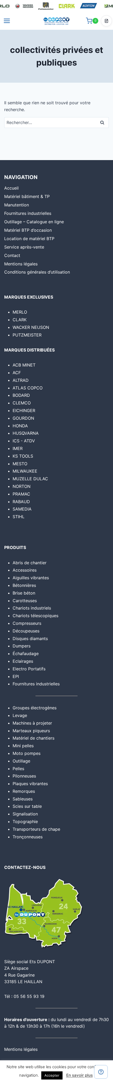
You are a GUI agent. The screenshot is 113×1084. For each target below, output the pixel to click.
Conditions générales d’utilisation (37, 272)
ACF (17, 372)
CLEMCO (22, 402)
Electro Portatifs (29, 668)
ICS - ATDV (24, 440)
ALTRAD (21, 380)
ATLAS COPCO (28, 387)
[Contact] (101, 1072)
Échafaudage (26, 653)
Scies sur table (27, 806)
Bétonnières (24, 585)
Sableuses (23, 798)
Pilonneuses (24, 776)
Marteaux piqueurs (31, 730)
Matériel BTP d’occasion (28, 230)
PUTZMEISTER (27, 335)
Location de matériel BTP (29, 238)
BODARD (21, 395)
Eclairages (23, 661)
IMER (18, 448)
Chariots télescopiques (35, 615)
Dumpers (21, 646)
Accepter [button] (51, 1075)
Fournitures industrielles (27, 213)
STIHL (18, 516)
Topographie (25, 821)
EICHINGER (24, 410)
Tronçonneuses (28, 836)
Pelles (18, 768)
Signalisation (25, 813)
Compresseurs (27, 623)
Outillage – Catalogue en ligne (34, 221)
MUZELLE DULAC (30, 478)
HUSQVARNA (26, 433)
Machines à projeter (32, 723)
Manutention (16, 204)
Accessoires (25, 570)
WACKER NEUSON (31, 327)
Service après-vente (24, 247)
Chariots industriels (32, 608)
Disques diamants (30, 638)
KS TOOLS (23, 456)
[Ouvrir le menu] (7, 21)
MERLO (20, 312)
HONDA (20, 425)
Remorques (24, 791)
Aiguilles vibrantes (31, 577)
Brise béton (24, 593)
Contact (12, 255)
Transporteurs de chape (36, 829)
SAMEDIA (22, 509)
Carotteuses (25, 600)
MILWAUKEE (25, 471)
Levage (20, 715)
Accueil (11, 188)
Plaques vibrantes (30, 783)
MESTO (20, 463)
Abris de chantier (30, 562)
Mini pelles (23, 745)
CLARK (20, 319)
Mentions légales (21, 263)
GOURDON (23, 418)
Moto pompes (26, 753)
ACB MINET (24, 365)
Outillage (21, 761)
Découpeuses (26, 630)
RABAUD (21, 501)
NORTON (21, 486)
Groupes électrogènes (34, 707)
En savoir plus (79, 1075)
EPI (16, 676)
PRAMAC (21, 494)
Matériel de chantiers (33, 738)
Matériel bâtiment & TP (27, 196)
